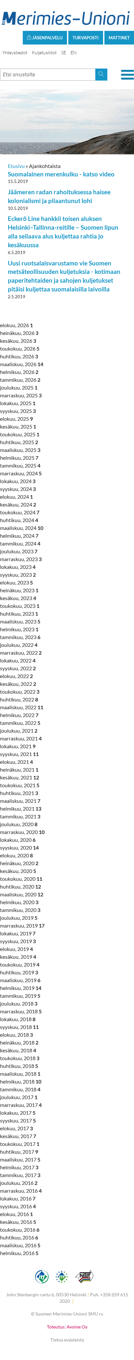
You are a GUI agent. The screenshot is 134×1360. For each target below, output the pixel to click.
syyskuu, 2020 (19, 847)
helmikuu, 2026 (19, 372)
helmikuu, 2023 (19, 629)
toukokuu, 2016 (19, 1229)
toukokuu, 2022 (19, 691)
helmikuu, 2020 (19, 902)
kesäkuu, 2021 (19, 777)
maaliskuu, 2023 (20, 621)
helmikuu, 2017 (19, 1167)
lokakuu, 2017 (17, 1113)
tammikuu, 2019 (20, 996)
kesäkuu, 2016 (18, 1222)
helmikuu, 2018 (20, 1081)
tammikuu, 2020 (20, 910)
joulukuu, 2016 (18, 1183)
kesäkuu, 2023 (18, 598)
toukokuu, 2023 (19, 606)
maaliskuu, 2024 (21, 528)
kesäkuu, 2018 (18, 1050)
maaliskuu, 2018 (20, 1074)
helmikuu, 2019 (20, 988)
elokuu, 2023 (16, 582)
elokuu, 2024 (16, 497)
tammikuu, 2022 (20, 723)
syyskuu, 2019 (18, 941)
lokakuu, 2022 (17, 660)
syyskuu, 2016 (18, 1206)
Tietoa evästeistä (67, 1339)
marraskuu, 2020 (22, 832)
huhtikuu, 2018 (19, 1066)
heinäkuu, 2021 (19, 769)
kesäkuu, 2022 (18, 684)
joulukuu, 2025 (18, 387)
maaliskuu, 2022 (21, 707)
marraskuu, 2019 (22, 925)
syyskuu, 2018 (19, 1027)
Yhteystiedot (14, 52)
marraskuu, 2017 (21, 1105)
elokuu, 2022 (16, 676)
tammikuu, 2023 (20, 637)
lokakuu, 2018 (17, 1019)
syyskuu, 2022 (18, 668)
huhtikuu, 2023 (19, 613)
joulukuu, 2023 (18, 551)
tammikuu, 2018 (20, 1089)
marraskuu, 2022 (21, 652)
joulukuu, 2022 (18, 645)
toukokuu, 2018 (19, 1058)
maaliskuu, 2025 (20, 450)
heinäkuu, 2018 (19, 1042)
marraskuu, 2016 (21, 1190)
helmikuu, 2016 (19, 1253)
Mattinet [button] (119, 37)
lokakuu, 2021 (17, 746)
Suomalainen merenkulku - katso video (61, 174)
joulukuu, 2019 (18, 918)
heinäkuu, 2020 (19, 863)
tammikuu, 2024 (20, 543)
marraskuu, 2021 (21, 738)
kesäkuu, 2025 (18, 426)
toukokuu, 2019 (19, 964)
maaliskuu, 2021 (20, 801)
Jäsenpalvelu (46, 37)
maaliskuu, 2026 (21, 364)
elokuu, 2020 (16, 855)
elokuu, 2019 (16, 949)
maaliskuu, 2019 (20, 980)
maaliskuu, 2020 (21, 894)
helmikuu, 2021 (20, 808)
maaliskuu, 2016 (20, 1245)
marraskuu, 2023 (21, 559)
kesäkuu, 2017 (18, 1136)
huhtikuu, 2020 (20, 886)
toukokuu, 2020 (21, 879)
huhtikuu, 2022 (19, 699)
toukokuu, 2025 (19, 434)
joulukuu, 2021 (18, 730)
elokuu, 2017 (16, 1128)
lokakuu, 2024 (17, 481)
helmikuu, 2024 (19, 535)
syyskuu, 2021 (19, 754)
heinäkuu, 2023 (19, 590)
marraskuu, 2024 (21, 473)
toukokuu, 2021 (19, 785)
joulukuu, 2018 (18, 1003)
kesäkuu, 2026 (18, 341)
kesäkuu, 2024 (18, 504)
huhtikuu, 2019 (19, 972)
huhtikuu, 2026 (19, 356)
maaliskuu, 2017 (20, 1159)
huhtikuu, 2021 (19, 793)
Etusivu (16, 166)
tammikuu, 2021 (20, 816)
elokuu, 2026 (16, 325)
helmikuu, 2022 (19, 715)
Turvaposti (86, 37)
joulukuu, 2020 (18, 824)
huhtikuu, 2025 (19, 442)
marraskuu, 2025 (21, 395)
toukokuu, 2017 (19, 1144)
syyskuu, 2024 (18, 489)
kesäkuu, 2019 (18, 957)
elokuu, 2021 (16, 762)
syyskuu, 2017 (18, 1120)
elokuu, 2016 (16, 1214)
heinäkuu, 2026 (19, 333)
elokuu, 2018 (16, 1035)
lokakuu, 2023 (17, 567)
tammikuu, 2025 (20, 465)
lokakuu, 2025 (17, 403)
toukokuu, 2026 (19, 348)
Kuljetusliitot (44, 52)
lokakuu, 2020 (17, 840)
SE (63, 52)
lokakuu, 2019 (17, 933)
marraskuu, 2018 (21, 1011)
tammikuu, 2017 (20, 1175)
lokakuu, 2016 (17, 1198)
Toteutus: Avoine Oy (67, 1326)
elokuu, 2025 (16, 419)
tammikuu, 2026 (20, 380)
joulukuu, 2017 (18, 1097)
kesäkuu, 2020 (18, 871)
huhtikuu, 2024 (19, 520)
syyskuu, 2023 (18, 574)
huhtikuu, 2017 (19, 1151)
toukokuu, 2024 (19, 512)
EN (74, 52)
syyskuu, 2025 (18, 411)
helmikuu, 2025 (19, 458)
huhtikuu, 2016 (19, 1237)
